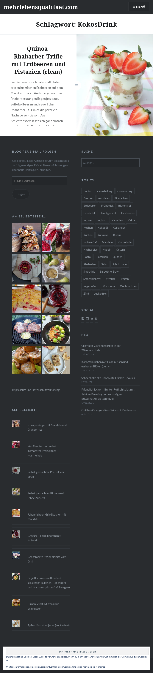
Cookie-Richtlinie (96, 666)
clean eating (124, 191)
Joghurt (102, 220)
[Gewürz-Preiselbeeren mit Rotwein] (56, 299)
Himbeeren (128, 213)
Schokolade (120, 264)
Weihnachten (128, 286)
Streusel (111, 278)
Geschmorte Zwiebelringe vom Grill (47, 559)
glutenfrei (124, 205)
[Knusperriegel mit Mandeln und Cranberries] (26, 238)
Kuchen (88, 235)
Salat (104, 264)
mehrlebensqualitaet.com (41, 7)
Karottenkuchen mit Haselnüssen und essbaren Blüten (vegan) (104, 364)
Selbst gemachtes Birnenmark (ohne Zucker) (46, 496)
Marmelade (125, 242)
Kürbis (117, 235)
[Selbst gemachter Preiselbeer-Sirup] (26, 269)
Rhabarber (89, 264)
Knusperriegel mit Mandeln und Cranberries (47, 427)
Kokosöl (103, 227)
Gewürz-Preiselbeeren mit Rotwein (44, 538)
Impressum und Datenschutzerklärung (36, 389)
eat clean (104, 198)
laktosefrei (90, 242)
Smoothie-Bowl (109, 271)
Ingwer (87, 220)
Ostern (120, 249)
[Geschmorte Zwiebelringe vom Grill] (26, 330)
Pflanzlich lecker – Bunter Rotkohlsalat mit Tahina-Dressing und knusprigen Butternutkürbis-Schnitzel (108, 394)
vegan (125, 278)
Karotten (117, 220)
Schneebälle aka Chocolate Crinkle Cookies (108, 378)
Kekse (131, 220)
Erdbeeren (89, 205)
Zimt (86, 293)
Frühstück (107, 205)
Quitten (117, 256)
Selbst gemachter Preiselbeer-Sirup (46, 474)
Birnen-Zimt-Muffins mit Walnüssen (43, 606)
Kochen (88, 227)
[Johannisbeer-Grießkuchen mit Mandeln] (26, 299)
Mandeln (107, 242)
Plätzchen (102, 256)
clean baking (105, 191)
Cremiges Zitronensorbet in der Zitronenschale (101, 348)
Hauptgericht (108, 213)
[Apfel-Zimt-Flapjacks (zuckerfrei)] (56, 361)
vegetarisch (90, 286)
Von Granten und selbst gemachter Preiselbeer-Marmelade (42, 450)
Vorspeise (109, 286)
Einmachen (121, 198)
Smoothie (89, 271)
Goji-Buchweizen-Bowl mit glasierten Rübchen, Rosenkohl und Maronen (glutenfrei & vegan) (49, 582)
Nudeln (106, 249)
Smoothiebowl (92, 278)
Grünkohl (89, 213)
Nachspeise (90, 249)
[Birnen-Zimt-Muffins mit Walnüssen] (26, 361)
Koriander (119, 227)
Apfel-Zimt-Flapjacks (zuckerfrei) (49, 625)
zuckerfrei (100, 293)
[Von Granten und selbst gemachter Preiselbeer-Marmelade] (56, 238)
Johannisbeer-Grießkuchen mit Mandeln (47, 517)
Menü (140, 6)
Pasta (87, 256)
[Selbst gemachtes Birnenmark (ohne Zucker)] (56, 269)
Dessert (88, 198)
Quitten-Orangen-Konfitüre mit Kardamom (108, 410)
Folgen (20, 194)
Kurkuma (102, 235)
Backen (87, 191)
